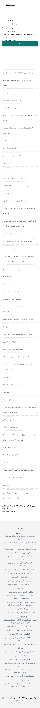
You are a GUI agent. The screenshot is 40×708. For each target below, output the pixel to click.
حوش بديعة (6, 377)
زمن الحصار (6, 193)
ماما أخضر (6, 392)
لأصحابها (4, 698)
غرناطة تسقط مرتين (9, 342)
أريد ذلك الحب (7, 171)
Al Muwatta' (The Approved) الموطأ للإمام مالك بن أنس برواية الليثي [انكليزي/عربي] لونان (20, 437)
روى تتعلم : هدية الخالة (8, 28)
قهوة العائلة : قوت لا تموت (11, 233)
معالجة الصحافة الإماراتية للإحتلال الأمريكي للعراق (18, 470)
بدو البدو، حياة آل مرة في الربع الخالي (14, 178)
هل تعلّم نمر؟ (7, 284)
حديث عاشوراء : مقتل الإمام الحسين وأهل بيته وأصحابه (20, 357)
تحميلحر (20, 44)
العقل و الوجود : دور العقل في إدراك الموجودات (18, 241)
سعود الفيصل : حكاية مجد (11, 384)
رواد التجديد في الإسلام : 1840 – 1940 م (15, 186)
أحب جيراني (7, 163)
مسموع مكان (20, 528)
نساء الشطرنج (7, 276)
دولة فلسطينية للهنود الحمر (11, 269)
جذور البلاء (6, 327)
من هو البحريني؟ (8, 399)
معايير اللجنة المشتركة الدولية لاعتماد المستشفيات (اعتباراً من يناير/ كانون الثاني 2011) (18, 258)
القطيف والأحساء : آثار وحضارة (12, 299)
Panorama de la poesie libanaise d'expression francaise (19, 211)
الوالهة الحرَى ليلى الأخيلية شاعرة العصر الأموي (17, 334)
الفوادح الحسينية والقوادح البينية (13, 349)
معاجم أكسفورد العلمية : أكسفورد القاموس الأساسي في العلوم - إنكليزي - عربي (19, 495)
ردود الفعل (19, 700)
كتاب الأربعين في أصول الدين (12, 155)
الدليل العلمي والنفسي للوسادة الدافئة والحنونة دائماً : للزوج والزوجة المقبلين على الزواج (19, 223)
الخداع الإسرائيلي (8, 420)
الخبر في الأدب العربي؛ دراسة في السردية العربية (18, 319)
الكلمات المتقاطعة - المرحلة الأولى (14, 427)
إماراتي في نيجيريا (8, 140)
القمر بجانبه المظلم (9, 447)
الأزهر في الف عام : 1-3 (10, 455)
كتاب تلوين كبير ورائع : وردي (11, 291)
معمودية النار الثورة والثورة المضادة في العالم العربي (19, 73)
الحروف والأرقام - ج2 (9, 148)
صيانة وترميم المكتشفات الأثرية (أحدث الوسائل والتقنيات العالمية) (17, 366)
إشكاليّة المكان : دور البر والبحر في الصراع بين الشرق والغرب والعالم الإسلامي (19, 409)
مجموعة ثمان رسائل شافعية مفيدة (13, 477)
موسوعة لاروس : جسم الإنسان (12, 462)
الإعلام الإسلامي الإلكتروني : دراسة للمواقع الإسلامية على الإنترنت (19, 130)
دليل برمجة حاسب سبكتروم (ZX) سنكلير (15, 201)
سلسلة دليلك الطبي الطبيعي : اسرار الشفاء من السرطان (17, 309)
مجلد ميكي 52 (7, 93)
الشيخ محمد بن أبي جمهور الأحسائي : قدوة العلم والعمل (18, 82)
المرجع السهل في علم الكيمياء (12, 100)
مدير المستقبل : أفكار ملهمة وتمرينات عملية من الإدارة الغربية (20, 118)
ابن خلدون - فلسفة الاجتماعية (12, 108)
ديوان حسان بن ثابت (9, 249)
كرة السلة (6, 485)
